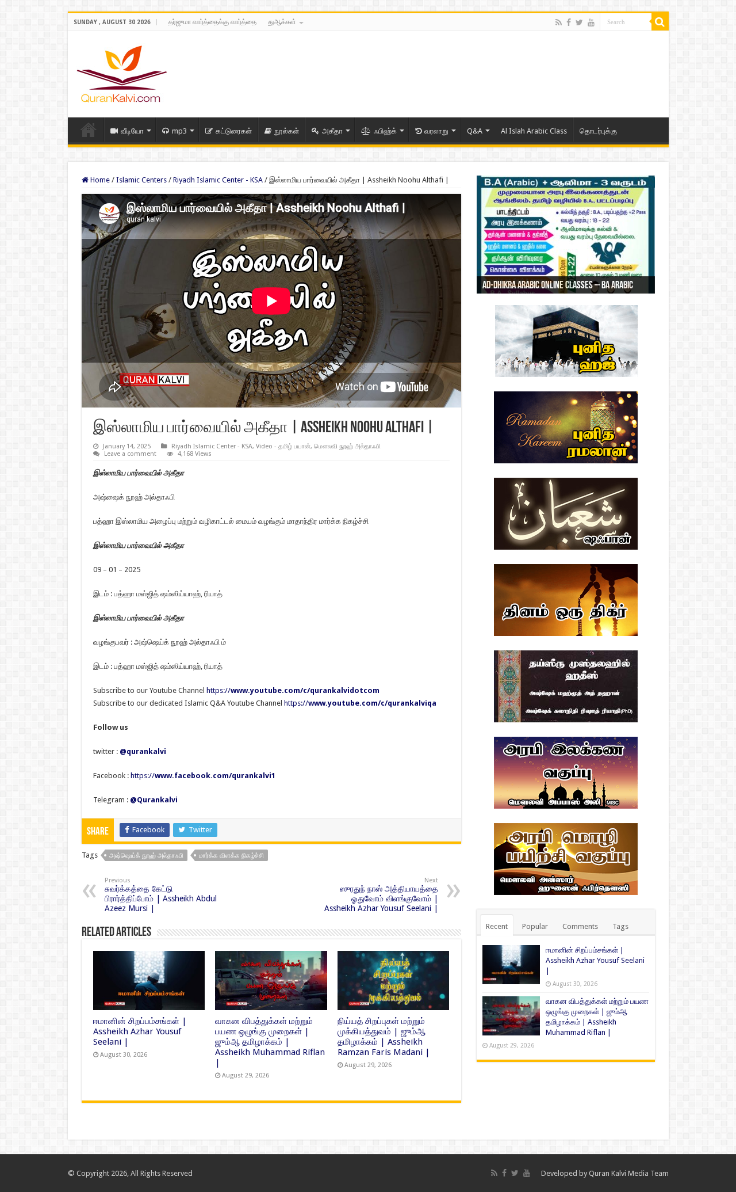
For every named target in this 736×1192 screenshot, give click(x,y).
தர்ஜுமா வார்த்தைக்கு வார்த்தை (212, 22)
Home (88, 129)
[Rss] (558, 22)
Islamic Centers (141, 180)
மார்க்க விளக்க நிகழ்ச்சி (231, 855)
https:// (292, 690)
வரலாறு (436, 131)
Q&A (474, 131)
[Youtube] (591, 22)
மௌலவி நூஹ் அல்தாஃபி (347, 446)
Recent (497, 926)
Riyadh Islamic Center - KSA (218, 180)
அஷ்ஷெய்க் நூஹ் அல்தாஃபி (146, 855)
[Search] (660, 22)
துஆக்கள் (282, 22)
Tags (620, 926)
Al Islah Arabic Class (534, 131)
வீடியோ (132, 131)
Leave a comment (130, 454)
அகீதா (332, 131)
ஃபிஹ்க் (385, 131)
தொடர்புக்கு (598, 131)
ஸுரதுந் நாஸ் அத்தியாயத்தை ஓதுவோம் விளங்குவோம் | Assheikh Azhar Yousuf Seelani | (381, 895)
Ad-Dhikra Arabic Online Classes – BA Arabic (557, 286)
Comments (580, 926)
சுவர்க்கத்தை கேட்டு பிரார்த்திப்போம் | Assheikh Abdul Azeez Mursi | (161, 895)
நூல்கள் (286, 131)
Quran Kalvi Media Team (629, 1173)
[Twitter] (579, 22)
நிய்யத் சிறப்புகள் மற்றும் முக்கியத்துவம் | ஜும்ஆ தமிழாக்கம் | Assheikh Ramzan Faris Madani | (384, 1036)
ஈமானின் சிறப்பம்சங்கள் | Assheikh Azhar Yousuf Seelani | (140, 1031)
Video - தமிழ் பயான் (283, 446)
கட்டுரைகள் (234, 131)
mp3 (179, 131)
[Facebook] (568, 22)
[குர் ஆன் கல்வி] (121, 72)
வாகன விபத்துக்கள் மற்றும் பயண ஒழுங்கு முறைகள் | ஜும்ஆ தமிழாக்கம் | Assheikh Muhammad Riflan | (270, 1042)
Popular (535, 926)
